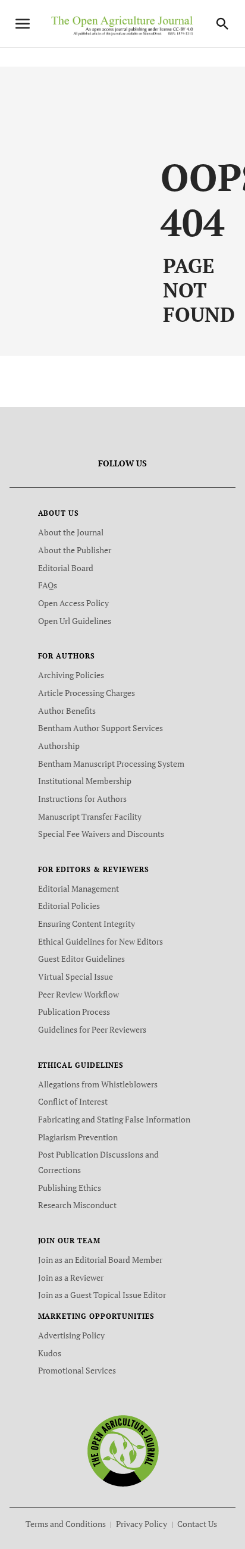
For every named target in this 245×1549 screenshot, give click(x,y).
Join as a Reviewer (70, 1277)
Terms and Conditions (66, 1523)
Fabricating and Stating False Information (114, 1119)
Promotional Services (77, 1370)
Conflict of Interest (73, 1101)
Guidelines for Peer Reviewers (92, 1029)
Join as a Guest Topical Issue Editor (102, 1294)
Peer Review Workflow (78, 994)
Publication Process (74, 1011)
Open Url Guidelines (74, 620)
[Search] (222, 23)
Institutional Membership (84, 780)
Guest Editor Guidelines (81, 958)
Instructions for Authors (82, 798)
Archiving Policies (71, 675)
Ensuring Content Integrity (86, 923)
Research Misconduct (77, 1205)
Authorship (59, 745)
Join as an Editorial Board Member (100, 1259)
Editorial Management (78, 888)
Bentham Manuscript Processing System (111, 763)
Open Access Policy (73, 603)
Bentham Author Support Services (100, 727)
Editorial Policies (69, 905)
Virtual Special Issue (75, 976)
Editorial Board (65, 567)
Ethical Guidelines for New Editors (100, 941)
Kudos (49, 1353)
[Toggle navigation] (22, 23)
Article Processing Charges (86, 692)
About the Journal (70, 532)
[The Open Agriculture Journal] (123, 1449)
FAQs (47, 585)
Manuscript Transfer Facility (90, 816)
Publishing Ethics (69, 1187)
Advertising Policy (71, 1335)
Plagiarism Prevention (78, 1137)
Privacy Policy (141, 1523)
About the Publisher (74, 550)
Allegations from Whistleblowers (98, 1084)
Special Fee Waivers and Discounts (101, 833)
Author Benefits (67, 710)
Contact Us (197, 1523)
